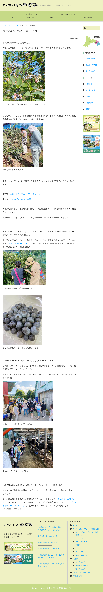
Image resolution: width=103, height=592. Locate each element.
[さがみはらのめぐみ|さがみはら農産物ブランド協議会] (20, 5)
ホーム (12, 17)
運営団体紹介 (88, 17)
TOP (4, 26)
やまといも (79, 538)
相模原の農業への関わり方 (47, 542)
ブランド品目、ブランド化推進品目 (31, 15)
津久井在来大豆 (81, 542)
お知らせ (89, 84)
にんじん (78, 548)
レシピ (88, 96)
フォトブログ (13, 26)
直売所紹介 (90, 103)
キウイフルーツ (81, 555)
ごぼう (77, 545)
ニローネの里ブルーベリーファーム (25, 194)
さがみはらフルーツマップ (70, 15)
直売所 (50, 17)
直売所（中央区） (92, 65)
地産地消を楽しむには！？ (47, 536)
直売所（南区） (91, 71)
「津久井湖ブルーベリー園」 (19, 243)
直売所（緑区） (91, 58)
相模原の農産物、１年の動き (48, 549)
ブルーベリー (80, 552)
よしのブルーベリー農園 (20, 199)
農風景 (88, 109)
